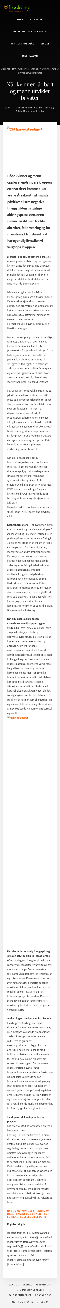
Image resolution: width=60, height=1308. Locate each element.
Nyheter (44, 108)
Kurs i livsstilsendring (21, 108)
